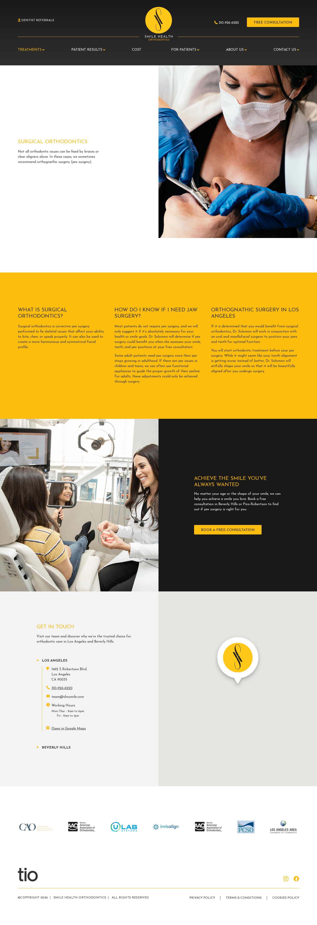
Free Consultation (273, 22)
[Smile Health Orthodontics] (158, 24)
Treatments (29, 50)
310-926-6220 (228, 23)
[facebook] (296, 879)
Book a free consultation (228, 530)
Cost (136, 50)
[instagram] (285, 879)
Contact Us (285, 50)
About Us (235, 50)
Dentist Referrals (37, 20)
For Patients (183, 50)
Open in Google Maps (69, 728)
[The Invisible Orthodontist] (33, 874)
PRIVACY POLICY (202, 898)
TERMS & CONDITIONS (244, 898)
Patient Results (86, 50)
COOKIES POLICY (285, 898)
